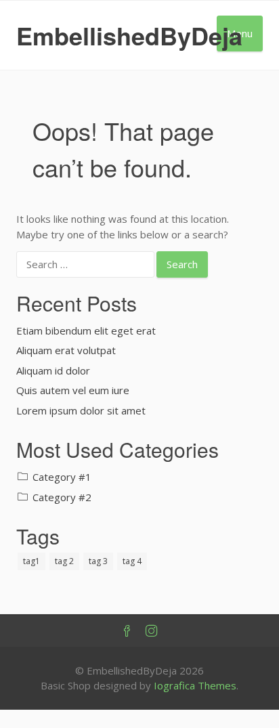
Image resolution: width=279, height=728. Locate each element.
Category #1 (62, 477)
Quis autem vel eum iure (72, 390)
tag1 (31, 561)
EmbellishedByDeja (129, 35)
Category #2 (62, 497)
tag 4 (132, 561)
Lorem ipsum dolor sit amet (81, 410)
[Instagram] (152, 631)
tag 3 (98, 561)
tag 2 (64, 561)
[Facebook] (127, 631)
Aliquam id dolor (53, 370)
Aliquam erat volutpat (66, 350)
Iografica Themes (195, 685)
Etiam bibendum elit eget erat (86, 330)
